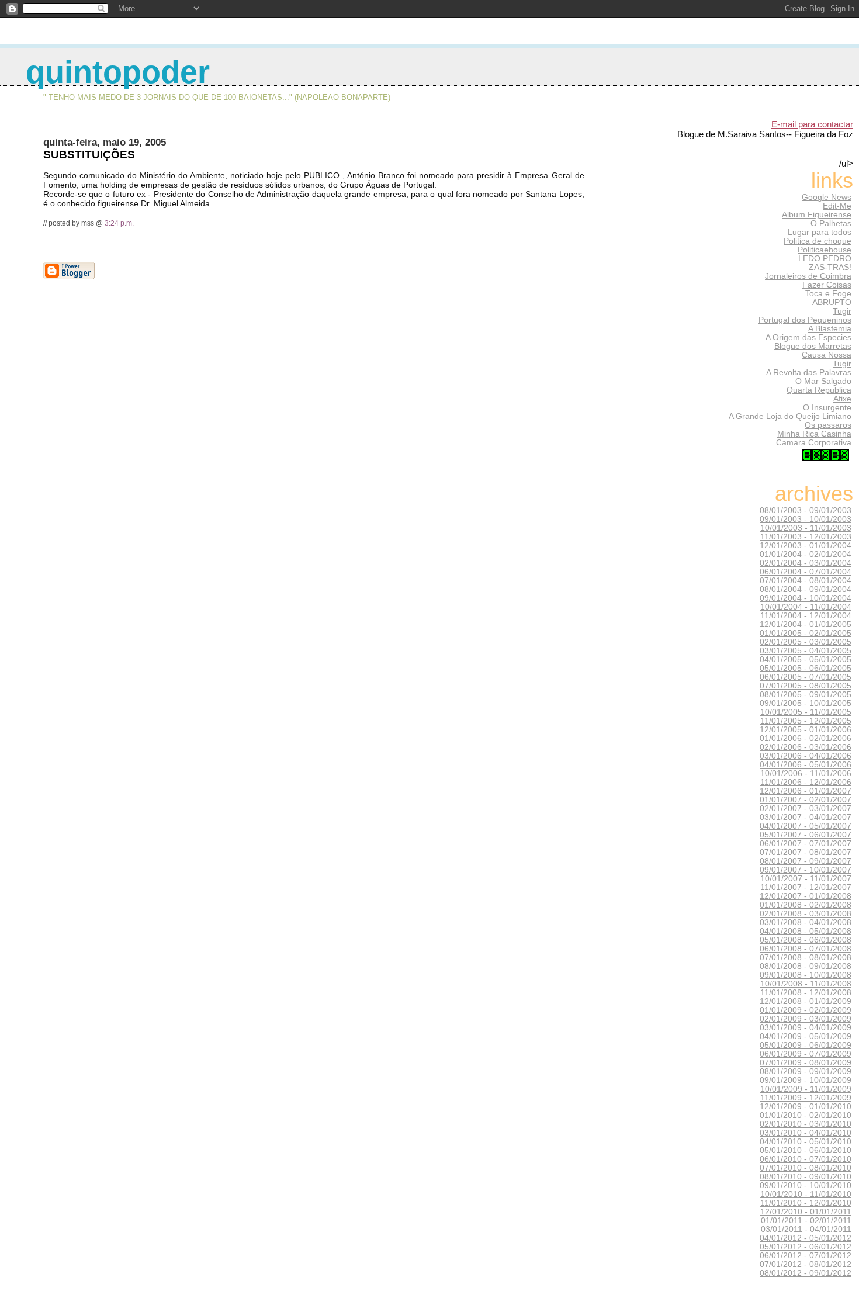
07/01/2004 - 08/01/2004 (805, 580)
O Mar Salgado (823, 381)
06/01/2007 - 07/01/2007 (805, 843)
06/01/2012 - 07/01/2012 (805, 1255)
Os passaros (828, 425)
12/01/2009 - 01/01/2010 (805, 1106)
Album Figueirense (816, 214)
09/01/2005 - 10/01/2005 (805, 703)
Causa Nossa (826, 355)
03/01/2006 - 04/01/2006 (805, 756)
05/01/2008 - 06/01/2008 (805, 940)
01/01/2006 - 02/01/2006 (805, 738)
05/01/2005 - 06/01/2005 (805, 668)
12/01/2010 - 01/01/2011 (805, 1211)
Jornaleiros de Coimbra (808, 276)
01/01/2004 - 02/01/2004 (805, 554)
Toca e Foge (828, 293)
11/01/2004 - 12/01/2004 (805, 615)
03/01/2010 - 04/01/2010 (805, 1133)
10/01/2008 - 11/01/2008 (805, 983)
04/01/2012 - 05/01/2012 (805, 1238)
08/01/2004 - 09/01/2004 (805, 589)
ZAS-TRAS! (830, 267)
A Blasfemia (829, 328)
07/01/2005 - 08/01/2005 (805, 685)
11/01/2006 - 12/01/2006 (805, 782)
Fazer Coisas (826, 285)
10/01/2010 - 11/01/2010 (805, 1194)
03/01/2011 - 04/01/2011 (806, 1229)
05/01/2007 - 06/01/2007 (805, 834)
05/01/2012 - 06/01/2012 (805, 1246)
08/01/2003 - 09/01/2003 (805, 510)
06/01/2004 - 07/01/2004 (805, 571)
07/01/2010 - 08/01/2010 (805, 1168)
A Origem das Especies (808, 337)
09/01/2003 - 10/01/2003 (805, 519)
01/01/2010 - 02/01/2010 (805, 1115)
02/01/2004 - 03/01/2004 (805, 563)
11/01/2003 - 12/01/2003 (805, 536)
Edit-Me (837, 206)
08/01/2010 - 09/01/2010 (805, 1176)
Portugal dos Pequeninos (804, 320)
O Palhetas (830, 223)
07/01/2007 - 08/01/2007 (805, 852)
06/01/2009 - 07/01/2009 (805, 1054)
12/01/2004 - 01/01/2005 (805, 624)
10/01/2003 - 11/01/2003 (805, 528)
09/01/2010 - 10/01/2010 (805, 1185)
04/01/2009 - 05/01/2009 (805, 1036)
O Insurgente (827, 407)
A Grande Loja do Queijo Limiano (790, 416)
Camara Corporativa (813, 442)
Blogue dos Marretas (812, 346)
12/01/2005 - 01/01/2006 (805, 729)
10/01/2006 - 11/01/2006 (805, 773)
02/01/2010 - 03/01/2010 (805, 1124)
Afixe (842, 398)
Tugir (842, 311)
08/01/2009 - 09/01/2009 (805, 1071)
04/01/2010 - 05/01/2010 (805, 1141)
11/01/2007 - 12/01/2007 (805, 887)
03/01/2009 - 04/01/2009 (805, 1027)
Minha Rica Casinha (814, 434)
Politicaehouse (824, 249)
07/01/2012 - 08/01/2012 (805, 1264)
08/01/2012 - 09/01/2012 (805, 1273)
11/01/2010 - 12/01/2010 (805, 1203)
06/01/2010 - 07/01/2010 (805, 1159)
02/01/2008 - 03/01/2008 (805, 913)
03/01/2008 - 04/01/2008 (805, 922)
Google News (826, 197)
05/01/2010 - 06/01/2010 (805, 1150)
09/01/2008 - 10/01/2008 (805, 975)
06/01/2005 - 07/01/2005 (805, 677)
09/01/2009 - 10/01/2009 (805, 1080)
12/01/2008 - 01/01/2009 (805, 1001)
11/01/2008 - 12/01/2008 (805, 992)
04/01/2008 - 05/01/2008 (805, 931)
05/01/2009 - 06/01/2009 (805, 1045)
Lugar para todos (819, 232)
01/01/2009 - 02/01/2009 (805, 1010)
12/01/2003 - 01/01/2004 (805, 545)
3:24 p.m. (119, 223)
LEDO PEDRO (824, 258)
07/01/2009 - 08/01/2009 (805, 1062)
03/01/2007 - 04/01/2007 (805, 817)
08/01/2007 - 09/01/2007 (805, 861)
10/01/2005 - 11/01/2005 (805, 712)
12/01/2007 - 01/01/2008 (805, 896)
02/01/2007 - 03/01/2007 (805, 808)
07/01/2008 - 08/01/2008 (805, 957)
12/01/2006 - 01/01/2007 (805, 791)
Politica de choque (817, 241)
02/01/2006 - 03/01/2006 (805, 747)
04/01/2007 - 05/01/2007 (805, 826)
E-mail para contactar (812, 124)
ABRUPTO (831, 302)
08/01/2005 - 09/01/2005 (805, 694)
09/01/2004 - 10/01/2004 (805, 598)
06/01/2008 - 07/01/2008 (805, 948)
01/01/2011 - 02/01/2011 (806, 1220)
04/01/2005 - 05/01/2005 (805, 659)
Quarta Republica (819, 390)
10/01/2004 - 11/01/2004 (805, 607)
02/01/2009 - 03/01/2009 (805, 1019)
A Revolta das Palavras (808, 372)
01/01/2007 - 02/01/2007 (805, 799)
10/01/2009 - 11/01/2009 (805, 1089)
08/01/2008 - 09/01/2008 (805, 966)
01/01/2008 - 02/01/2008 (805, 905)
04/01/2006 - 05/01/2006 (805, 764)
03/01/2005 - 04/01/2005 (805, 650)
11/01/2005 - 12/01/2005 (805, 720)
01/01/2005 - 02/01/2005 (805, 633)
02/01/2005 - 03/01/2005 (805, 642)
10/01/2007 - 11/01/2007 (805, 878)
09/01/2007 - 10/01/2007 (805, 870)
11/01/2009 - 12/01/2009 (805, 1097)
